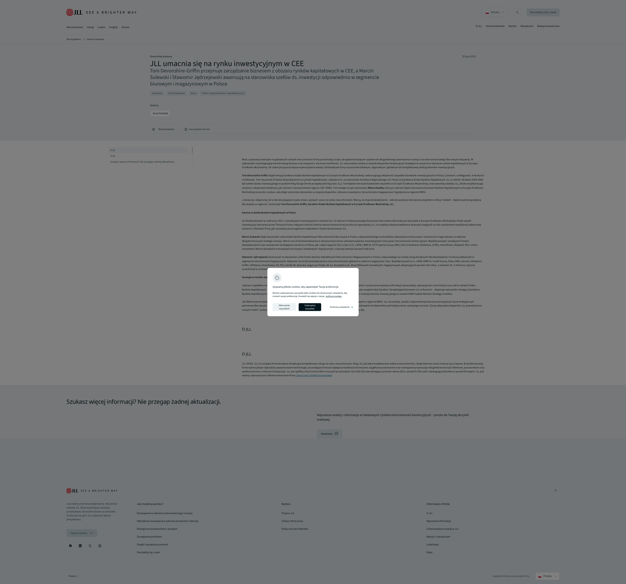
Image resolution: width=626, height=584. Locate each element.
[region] (313, 292)
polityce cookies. (334, 296)
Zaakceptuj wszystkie (310, 307)
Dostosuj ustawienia (341, 307)
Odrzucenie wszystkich (284, 307)
